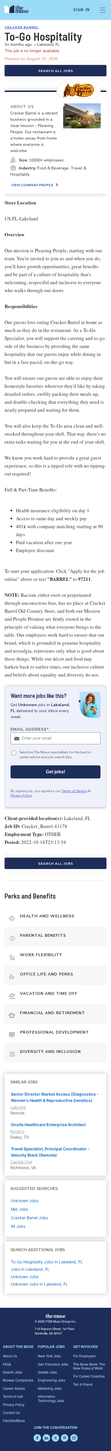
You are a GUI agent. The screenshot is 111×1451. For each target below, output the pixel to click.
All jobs (18, 1226)
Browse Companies (18, 1380)
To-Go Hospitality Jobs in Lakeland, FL (47, 1261)
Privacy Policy (21, 795)
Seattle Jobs (47, 1372)
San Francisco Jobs (53, 1364)
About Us (10, 1355)
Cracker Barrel (22, 27)
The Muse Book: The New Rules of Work (89, 1366)
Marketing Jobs (49, 1388)
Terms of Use (13, 1396)
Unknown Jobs (24, 1276)
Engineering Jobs (51, 1380)
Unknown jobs (24, 1200)
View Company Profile (32, 185)
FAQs (7, 1364)
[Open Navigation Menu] (103, 10)
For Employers (84, 1355)
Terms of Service (74, 791)
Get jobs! (55, 771)
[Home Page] (20, 10)
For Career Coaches (89, 1376)
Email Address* (30, 729)
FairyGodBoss (14, 1420)
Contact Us (11, 1412)
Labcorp (18, 1107)
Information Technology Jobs (51, 1398)
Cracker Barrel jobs (29, 1217)
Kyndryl (17, 1131)
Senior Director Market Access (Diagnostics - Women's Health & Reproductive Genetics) (55, 1097)
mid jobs (19, 1209)
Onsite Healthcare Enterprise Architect (48, 1124)
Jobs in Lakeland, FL (30, 1269)
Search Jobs (12, 1372)
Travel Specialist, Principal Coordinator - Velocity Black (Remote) (50, 1151)
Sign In (81, 10)
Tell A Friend (82, 1384)
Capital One (21, 1161)
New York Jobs (49, 1355)
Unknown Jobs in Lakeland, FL (39, 1284)
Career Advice (14, 1388)
